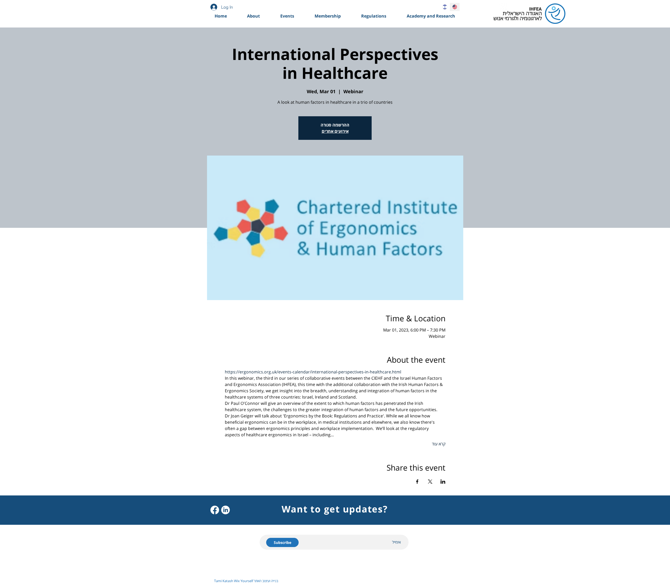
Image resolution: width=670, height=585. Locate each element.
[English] (455, 7)
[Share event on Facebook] (417, 481)
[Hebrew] (445, 7)
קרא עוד (438, 444)
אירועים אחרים (335, 131)
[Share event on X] (430, 481)
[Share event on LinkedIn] (442, 481)
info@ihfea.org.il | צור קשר (427, 566)
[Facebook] (214, 510)
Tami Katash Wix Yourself (233, 580)
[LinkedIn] (225, 510)
